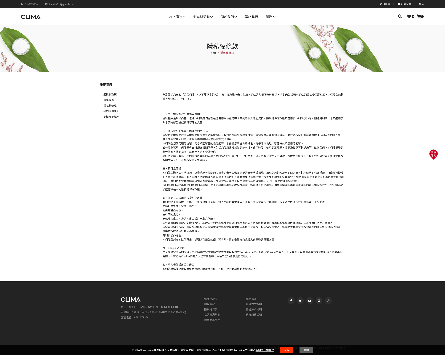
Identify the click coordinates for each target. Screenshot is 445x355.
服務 (269, 16)
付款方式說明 (254, 304)
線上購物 (175, 16)
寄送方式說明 (254, 309)
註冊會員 (385, 4)
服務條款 (108, 100)
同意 (286, 350)
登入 (421, 4)
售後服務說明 (254, 314)
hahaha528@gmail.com (61, 4)
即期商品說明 (111, 116)
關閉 (306, 350)
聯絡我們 (251, 16)
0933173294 (31, 4)
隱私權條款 (110, 105)
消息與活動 (201, 16)
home (212, 53)
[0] (409, 16)
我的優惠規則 (111, 111)
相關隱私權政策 (265, 350)
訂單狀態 (405, 4)
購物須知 (251, 299)
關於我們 (227, 16)
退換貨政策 (110, 94)
